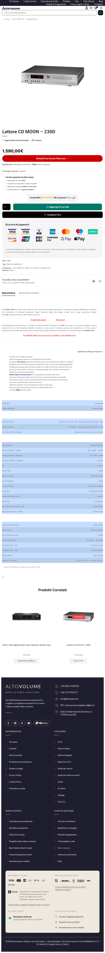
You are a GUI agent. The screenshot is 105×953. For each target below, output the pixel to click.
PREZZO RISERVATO (14, 264)
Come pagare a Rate (79, 4)
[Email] (100, 281)
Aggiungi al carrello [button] (26, 661)
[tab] (8, 293)
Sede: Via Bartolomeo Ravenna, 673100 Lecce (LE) (76, 713)
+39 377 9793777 (69, 692)
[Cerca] (100, 12)
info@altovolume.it (69, 699)
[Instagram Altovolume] (15, 723)
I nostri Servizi (29, 1)
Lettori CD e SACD (32, 268)
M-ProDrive (21, 362)
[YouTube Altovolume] (29, 723)
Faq (77, 1)
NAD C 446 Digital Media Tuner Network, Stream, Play (26, 645)
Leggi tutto (78, 661)
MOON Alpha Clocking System (20, 375)
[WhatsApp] (93, 281)
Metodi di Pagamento (56, 4)
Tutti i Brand (88, 1)
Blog (101, 1)
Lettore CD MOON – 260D (78, 645)
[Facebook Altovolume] (8, 723)
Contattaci (98, 4)
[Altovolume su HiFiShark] (42, 723)
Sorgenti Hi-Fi (32, 19)
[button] (87, 8)
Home (7, 19)
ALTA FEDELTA (18, 19)
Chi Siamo (14, 1)
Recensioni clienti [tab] (29, 293)
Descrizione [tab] (8, 293)
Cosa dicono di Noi (49, 1)
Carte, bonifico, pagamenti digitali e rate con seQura (29, 905)
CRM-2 (18, 390)
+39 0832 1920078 (69, 686)
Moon (12, 270)
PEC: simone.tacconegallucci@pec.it (77, 705)
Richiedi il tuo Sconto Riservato (52, 158)
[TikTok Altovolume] (22, 723)
